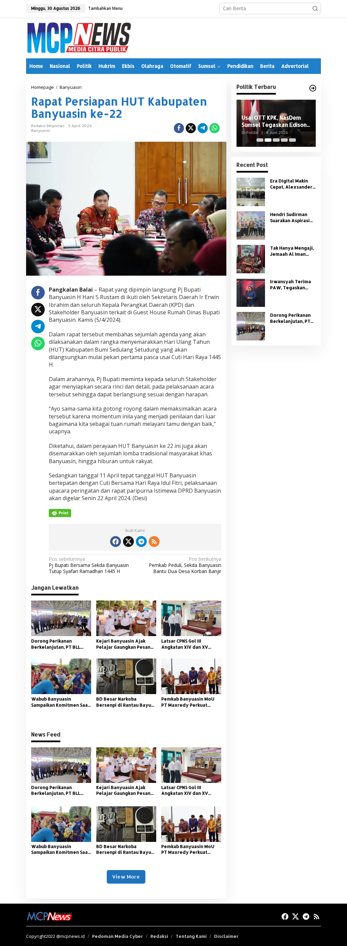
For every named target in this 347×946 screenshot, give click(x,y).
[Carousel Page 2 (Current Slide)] (268, 140)
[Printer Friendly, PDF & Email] (60, 513)
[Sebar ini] (179, 128)
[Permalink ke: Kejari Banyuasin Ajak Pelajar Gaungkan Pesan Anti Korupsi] (126, 618)
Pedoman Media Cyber (117, 936)
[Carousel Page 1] (260, 140)
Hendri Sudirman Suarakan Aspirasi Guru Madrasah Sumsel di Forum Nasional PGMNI (290, 217)
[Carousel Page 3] (276, 140)
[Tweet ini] (191, 128)
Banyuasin (40, 130)
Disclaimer (226, 936)
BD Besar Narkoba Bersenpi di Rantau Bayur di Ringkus (124, 702)
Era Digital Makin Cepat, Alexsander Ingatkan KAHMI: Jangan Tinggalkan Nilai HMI (291, 184)
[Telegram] (141, 541)
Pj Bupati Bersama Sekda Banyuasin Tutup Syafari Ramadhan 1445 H (89, 565)
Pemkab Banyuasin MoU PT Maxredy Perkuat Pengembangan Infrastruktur (188, 702)
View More (126, 876)
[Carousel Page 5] (292, 140)
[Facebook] (115, 541)
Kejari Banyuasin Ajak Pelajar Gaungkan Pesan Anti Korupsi (123, 644)
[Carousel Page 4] (284, 140)
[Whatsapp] (214, 128)
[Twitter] (128, 541)
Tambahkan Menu (105, 8)
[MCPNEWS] (78, 37)
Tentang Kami (191, 936)
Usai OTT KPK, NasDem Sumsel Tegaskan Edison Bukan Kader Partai (274, 121)
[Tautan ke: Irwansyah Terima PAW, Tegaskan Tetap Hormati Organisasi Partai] (251, 292)
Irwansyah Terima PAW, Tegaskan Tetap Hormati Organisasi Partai (290, 285)
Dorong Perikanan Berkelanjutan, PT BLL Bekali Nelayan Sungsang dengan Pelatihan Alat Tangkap (59, 644)
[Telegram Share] (203, 128)
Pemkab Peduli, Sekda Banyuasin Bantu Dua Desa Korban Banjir (185, 565)
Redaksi (159, 936)
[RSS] (154, 541)
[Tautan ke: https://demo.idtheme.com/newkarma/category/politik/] (313, 88)
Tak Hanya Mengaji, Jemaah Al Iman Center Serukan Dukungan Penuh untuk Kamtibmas (292, 251)
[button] (315, 8)
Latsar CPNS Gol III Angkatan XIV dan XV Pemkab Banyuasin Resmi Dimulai (189, 644)
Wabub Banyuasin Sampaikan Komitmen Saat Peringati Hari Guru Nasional (60, 702)
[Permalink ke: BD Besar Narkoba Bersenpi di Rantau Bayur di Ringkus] (126, 676)
